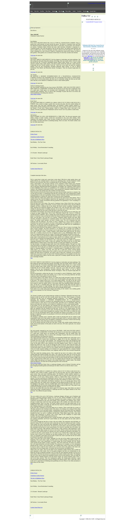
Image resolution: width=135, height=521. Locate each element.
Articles (74, 11)
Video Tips (60, 11)
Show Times (48, 11)
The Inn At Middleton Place (37, 139)
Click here (33, 55)
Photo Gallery (68, 11)
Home (31, 11)
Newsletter (79, 11)
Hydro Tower (34, 134)
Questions (85, 11)
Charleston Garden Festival (37, 137)
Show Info (36, 11)
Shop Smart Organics (36, 94)
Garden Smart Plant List (36, 168)
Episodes (54, 11)
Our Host (42, 11)
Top (31, 258)
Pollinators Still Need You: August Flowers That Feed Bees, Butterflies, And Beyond (93, 46)
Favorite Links (93, 11)
